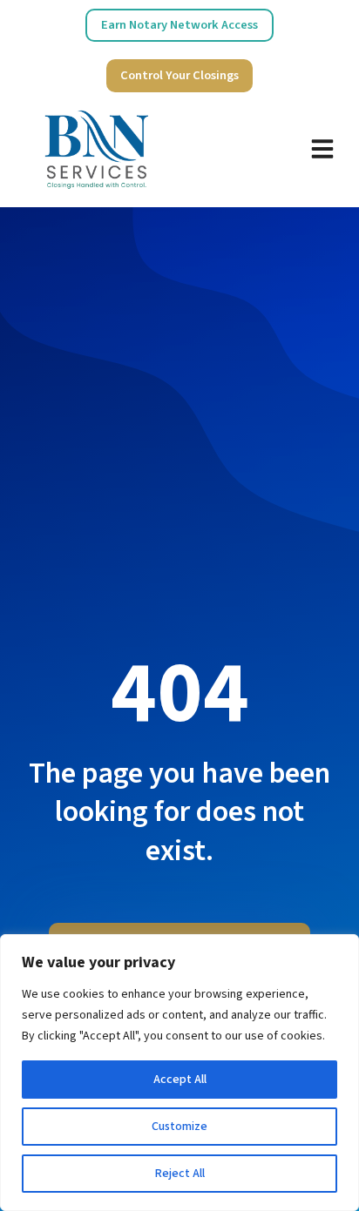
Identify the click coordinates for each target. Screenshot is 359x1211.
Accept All (180, 1079)
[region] (179, 1072)
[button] (322, 149)
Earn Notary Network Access (179, 25)
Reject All (180, 1173)
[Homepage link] (96, 149)
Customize (179, 1126)
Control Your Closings (179, 75)
